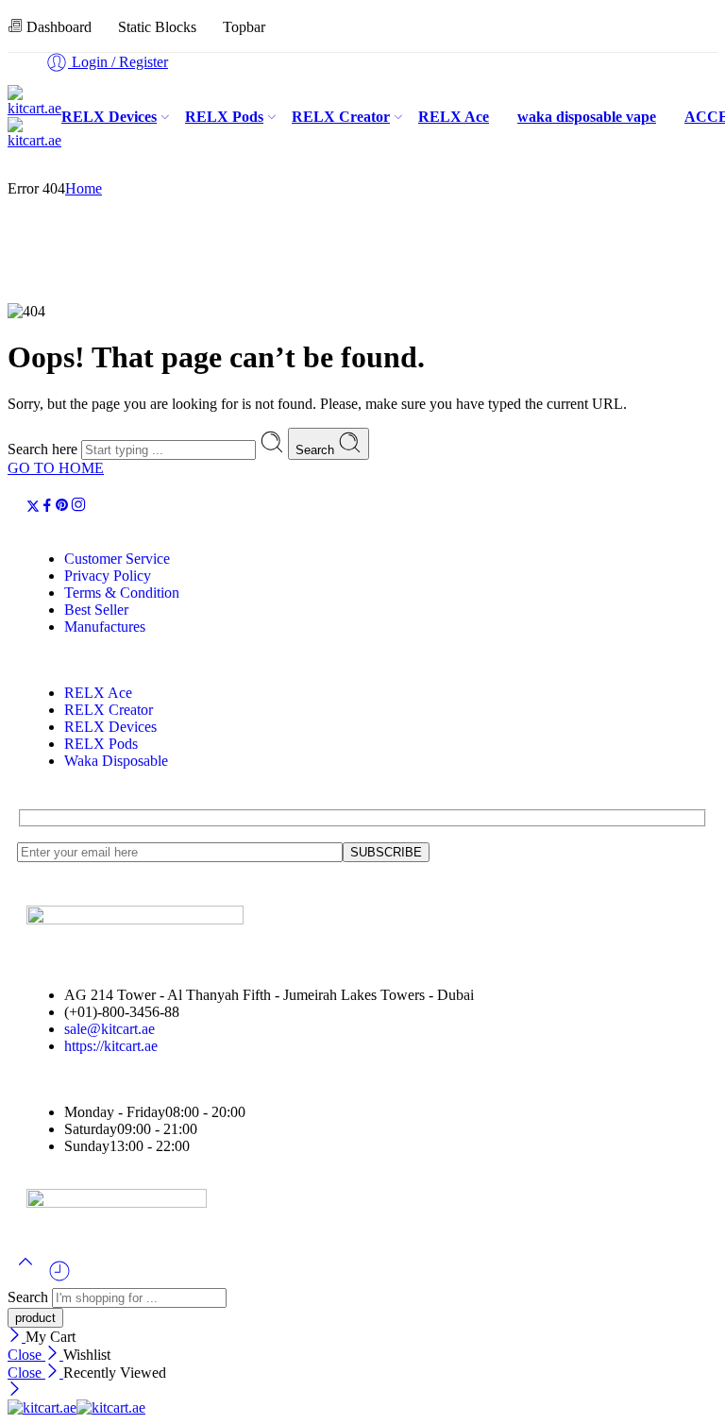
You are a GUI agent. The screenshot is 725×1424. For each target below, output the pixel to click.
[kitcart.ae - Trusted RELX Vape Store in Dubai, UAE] (76, 1407)
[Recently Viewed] (59, 1278)
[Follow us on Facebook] (47, 508)
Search (316, 450)
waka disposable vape (586, 117)
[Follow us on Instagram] (78, 508)
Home (83, 188)
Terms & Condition (121, 593)
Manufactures (104, 627)
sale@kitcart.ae (109, 1029)
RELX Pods (224, 117)
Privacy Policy (107, 576)
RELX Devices (109, 117)
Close (26, 1355)
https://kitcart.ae (111, 1046)
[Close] (16, 1337)
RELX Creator (341, 117)
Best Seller (96, 610)
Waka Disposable (116, 761)
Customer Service (117, 559)
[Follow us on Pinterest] (62, 508)
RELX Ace (453, 117)
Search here (44, 449)
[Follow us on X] (33, 508)
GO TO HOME (56, 468)
